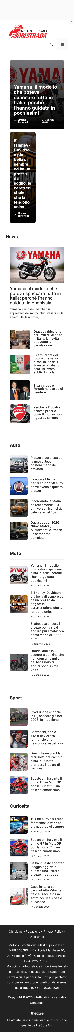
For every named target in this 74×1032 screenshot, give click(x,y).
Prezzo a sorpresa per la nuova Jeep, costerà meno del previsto (47, 463)
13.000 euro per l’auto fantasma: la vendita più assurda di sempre (47, 822)
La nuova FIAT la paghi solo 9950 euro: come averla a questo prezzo (47, 485)
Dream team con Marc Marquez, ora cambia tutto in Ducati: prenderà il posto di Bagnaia (47, 760)
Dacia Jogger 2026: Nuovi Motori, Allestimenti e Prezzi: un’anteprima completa (46, 529)
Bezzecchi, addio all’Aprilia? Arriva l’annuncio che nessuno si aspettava (47, 737)
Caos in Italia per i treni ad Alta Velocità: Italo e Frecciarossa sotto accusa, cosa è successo (47, 894)
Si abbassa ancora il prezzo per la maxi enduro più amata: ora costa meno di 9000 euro (47, 631)
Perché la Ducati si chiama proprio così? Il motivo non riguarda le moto (48, 412)
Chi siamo (16, 931)
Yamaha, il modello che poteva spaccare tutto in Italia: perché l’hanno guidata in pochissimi (35, 100)
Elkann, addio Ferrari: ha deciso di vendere (48, 388)
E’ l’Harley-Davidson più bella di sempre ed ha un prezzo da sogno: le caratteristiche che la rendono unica (22, 173)
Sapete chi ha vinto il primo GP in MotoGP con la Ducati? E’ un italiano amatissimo (46, 784)
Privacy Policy (53, 931)
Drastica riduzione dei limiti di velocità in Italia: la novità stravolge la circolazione (48, 338)
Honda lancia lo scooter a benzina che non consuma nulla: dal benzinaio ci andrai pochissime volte (47, 660)
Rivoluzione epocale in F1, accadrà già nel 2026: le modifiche (46, 715)
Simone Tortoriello (23, 121)
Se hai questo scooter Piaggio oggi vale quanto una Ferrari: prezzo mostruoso (47, 868)
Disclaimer (37, 937)
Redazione (33, 931)
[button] (51, 44)
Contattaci (37, 1003)
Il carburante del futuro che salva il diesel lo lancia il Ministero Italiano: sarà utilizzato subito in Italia (47, 363)
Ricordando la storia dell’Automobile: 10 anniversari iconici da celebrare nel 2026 (47, 506)
